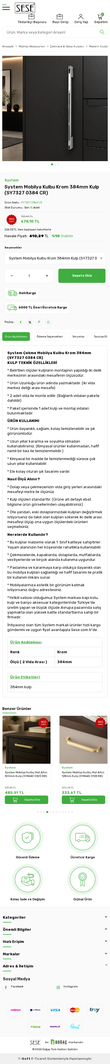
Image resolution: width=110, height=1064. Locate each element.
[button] (52, 164)
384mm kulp (21, 687)
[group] (55, 108)
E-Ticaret (38, 1059)
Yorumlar (78, 336)
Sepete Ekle (82, 275)
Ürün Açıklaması (16, 336)
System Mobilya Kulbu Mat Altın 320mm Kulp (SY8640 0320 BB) (26, 774)
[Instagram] (58, 987)
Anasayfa (8, 46)
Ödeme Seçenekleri (50, 336)
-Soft (24, 1059)
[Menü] (6, 8)
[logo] (25, 8)
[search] (102, 32)
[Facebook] (6, 987)
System (12, 180)
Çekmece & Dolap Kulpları (67, 46)
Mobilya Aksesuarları (32, 46)
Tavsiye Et (100, 336)
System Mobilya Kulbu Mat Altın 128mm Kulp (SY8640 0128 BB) (83, 774)
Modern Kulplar (99, 46)
